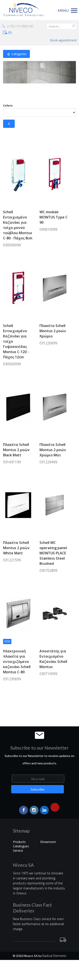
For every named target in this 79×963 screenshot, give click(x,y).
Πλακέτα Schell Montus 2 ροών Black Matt (16, 449)
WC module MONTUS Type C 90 (54, 217)
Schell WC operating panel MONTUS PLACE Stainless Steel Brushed (53, 553)
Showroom (48, 842)
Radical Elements (54, 956)
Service (18, 850)
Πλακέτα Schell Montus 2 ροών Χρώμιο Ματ (53, 449)
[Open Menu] (2, 710)
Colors (8, 105)
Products (19, 842)
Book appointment (63, 40)
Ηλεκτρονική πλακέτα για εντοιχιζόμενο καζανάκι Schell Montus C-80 (17, 661)
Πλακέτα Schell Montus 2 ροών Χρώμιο (53, 330)
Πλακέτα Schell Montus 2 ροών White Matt (16, 547)
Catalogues (21, 846)
